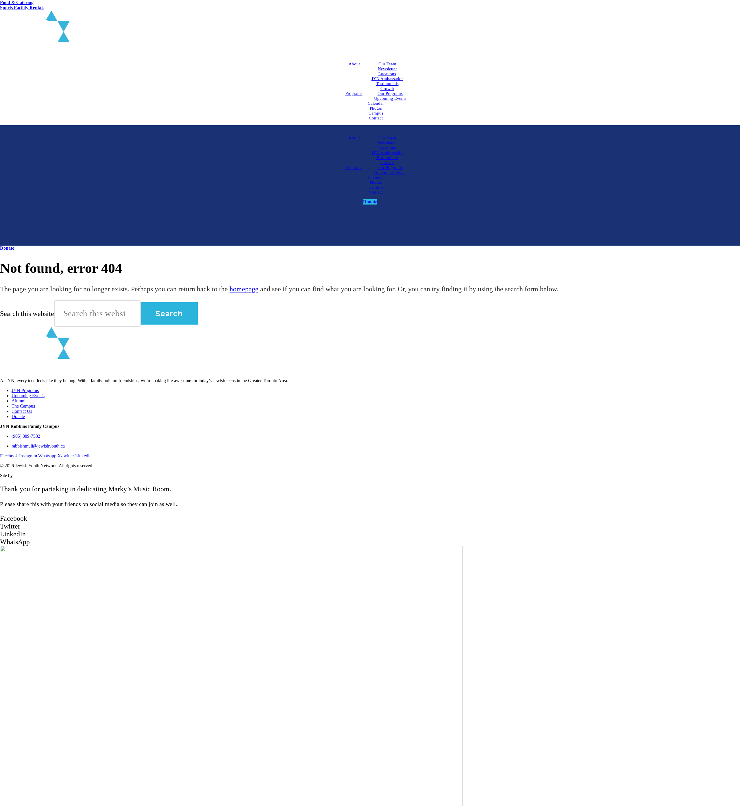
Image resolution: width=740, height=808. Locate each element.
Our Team (387, 64)
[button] (370, 518)
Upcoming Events (390, 98)
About (354, 64)
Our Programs (390, 93)
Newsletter (387, 69)
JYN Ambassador (387, 78)
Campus (376, 113)
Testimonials (387, 83)
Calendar (376, 103)
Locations (387, 73)
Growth (387, 88)
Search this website (27, 314)
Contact (376, 118)
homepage (244, 289)
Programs (353, 93)
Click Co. (23, 475)
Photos (376, 108)
